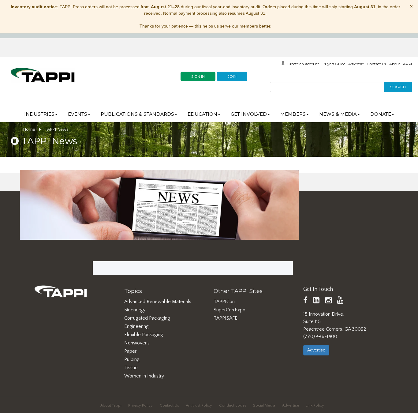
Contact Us (376, 64)
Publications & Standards (137, 114)
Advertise (356, 64)
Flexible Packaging (143, 334)
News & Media (338, 114)
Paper (130, 351)
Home (29, 129)
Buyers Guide (334, 64)
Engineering (136, 326)
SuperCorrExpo (229, 310)
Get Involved (249, 114)
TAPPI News (57, 129)
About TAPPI (400, 64)
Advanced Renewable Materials (157, 301)
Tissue (131, 367)
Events (77, 114)
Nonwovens (137, 343)
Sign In (198, 76)
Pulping (132, 359)
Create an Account (303, 64)
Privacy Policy (140, 405)
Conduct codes (232, 405)
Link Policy (315, 405)
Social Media (264, 405)
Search (398, 86)
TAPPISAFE (225, 318)
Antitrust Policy (199, 405)
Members (293, 114)
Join (232, 76)
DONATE (380, 114)
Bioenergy (134, 310)
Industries (39, 114)
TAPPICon (224, 301)
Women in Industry (144, 376)
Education (202, 114)
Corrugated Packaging (147, 318)
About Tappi (110, 405)
